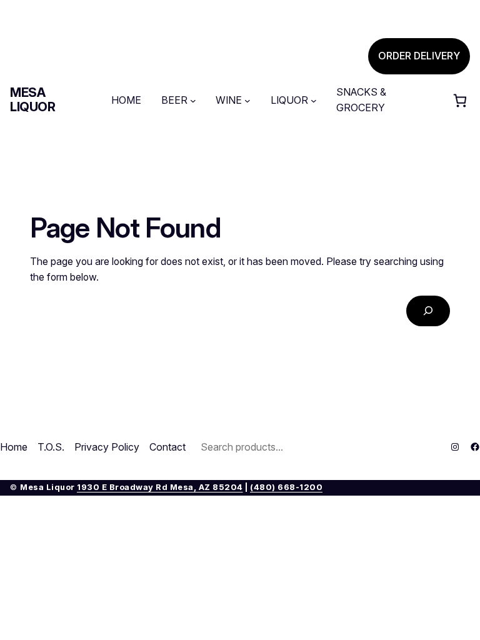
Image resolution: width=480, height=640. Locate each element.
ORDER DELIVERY (419, 56)
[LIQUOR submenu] (314, 101)
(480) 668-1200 (286, 487)
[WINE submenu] (247, 101)
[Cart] (460, 101)
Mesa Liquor (33, 99)
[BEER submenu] (193, 101)
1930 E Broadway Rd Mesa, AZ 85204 (160, 487)
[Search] (428, 311)
